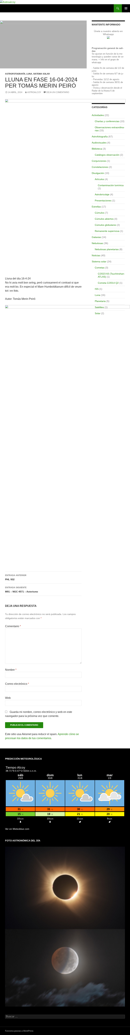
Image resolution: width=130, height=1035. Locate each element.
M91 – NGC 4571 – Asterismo (21, 589)
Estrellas (96, 206)
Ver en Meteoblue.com (17, 829)
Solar (97, 313)
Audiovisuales (99, 142)
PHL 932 (15, 577)
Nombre (10, 669)
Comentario (13, 626)
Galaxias (96, 237)
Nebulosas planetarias (107, 249)
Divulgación (98, 173)
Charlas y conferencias (107, 121)
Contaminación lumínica (111, 185)
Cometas (99, 267)
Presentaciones (103, 200)
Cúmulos (99, 212)
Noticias (96, 255)
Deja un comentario (57, 92)
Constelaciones (100, 167)
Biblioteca (97, 148)
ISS (97, 289)
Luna (29, 74)
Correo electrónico (17, 683)
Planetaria (100, 301)
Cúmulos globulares (105, 225)
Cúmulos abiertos (104, 218)
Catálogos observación (107, 154)
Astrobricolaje (102, 194)
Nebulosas (97, 243)
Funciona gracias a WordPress (19, 1031)
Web (8, 697)
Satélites (99, 307)
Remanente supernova (107, 231)
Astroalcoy (34, 92)
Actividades (98, 115)
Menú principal (126, 8)
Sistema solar (41, 74)
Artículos (99, 179)
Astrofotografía (15, 74)
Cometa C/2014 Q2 (108, 282)
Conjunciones (99, 161)
